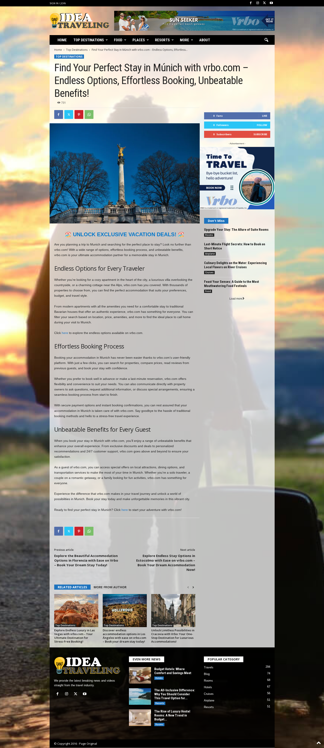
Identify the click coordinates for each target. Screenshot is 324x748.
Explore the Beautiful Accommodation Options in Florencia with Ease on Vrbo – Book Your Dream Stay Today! (86, 560)
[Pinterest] (78, 114)
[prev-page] (188, 587)
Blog (207, 674)
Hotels (159, 678)
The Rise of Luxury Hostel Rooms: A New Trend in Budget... (172, 715)
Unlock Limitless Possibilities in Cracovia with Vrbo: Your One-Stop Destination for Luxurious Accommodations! (172, 635)
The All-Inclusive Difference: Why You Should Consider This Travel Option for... (174, 694)
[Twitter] (264, 3)
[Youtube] (271, 3)
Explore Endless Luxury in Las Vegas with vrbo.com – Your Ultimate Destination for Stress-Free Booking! (74, 635)
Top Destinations (88, 40)
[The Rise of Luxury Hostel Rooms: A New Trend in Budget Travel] (140, 717)
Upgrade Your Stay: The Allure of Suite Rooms (236, 230)
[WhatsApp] (89, 114)
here (65, 333)
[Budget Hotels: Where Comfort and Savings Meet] (140, 675)
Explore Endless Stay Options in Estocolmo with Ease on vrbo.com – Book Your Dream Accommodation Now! (165, 562)
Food (118, 40)
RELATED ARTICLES (72, 587)
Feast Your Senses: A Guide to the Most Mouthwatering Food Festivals (231, 284)
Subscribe (260, 134)
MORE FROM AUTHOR (110, 587)
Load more (235, 298)
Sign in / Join (58, 3)
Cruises (209, 272)
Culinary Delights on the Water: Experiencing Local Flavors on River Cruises (235, 265)
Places (138, 40)
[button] (266, 40)
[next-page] (193, 587)
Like (264, 115)
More (184, 40)
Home (62, 40)
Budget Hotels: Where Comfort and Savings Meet (172, 671)
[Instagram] (257, 3)
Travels (208, 667)
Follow (262, 125)
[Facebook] (250, 3)
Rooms (209, 234)
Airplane (210, 253)
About (204, 40)
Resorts (162, 40)
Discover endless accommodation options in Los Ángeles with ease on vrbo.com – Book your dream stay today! (124, 635)
